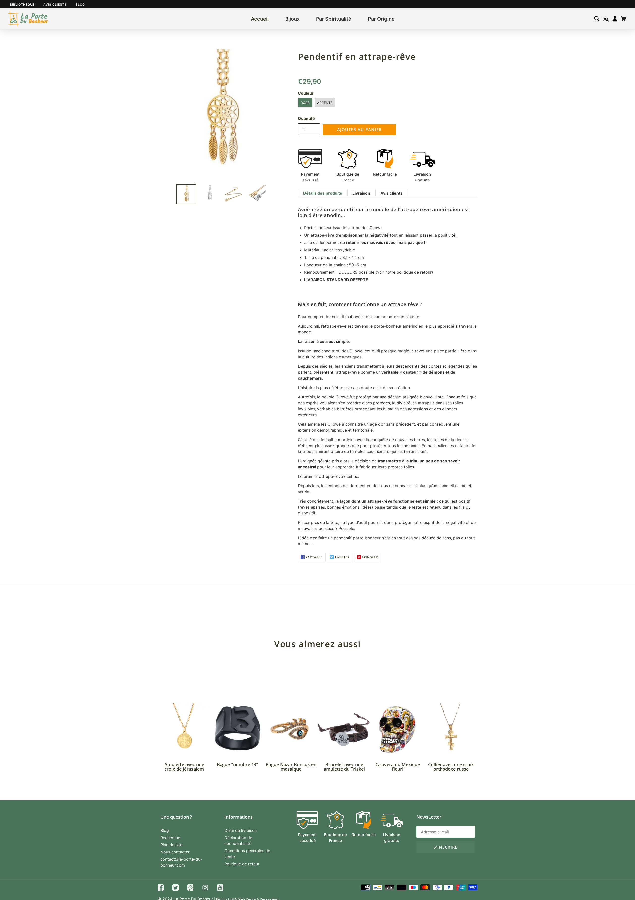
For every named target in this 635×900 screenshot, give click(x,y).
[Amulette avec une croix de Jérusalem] (184, 729)
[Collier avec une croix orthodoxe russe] (450, 729)
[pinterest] (190, 888)
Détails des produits (322, 193)
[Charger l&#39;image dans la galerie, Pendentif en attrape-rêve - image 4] (257, 194)
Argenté (324, 103)
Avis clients (55, 4)
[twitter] (175, 888)
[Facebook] (161, 888)
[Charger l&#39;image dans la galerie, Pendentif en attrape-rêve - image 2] (210, 194)
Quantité (306, 118)
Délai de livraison (240, 830)
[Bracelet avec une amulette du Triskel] (344, 729)
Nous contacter (175, 851)
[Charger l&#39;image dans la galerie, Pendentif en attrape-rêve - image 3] (233, 194)
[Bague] (237, 729)
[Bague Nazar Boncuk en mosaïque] (291, 729)
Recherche (170, 837)
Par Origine (381, 19)
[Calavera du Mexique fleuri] (397, 729)
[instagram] (205, 888)
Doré (305, 103)
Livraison (361, 193)
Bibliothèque (22, 4)
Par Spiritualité (333, 19)
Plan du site (171, 844)
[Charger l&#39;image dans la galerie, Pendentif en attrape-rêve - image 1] (186, 194)
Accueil (260, 19)
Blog (80, 4)
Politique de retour (241, 863)
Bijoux (292, 19)
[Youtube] (220, 888)
